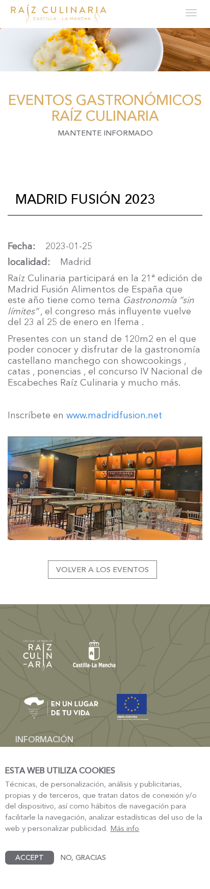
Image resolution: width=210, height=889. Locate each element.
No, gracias (83, 857)
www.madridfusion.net (114, 415)
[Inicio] (58, 14)
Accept (29, 857)
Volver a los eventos (102, 569)
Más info (124, 828)
